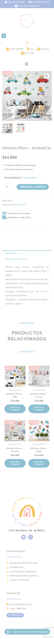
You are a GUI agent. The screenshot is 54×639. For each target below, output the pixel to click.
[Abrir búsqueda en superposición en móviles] (27, 42)
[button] (26, 64)
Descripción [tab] (11, 253)
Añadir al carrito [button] (15, 408)
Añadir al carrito (33, 186)
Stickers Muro (19, 204)
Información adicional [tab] (16, 259)
